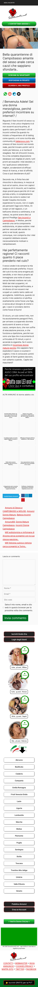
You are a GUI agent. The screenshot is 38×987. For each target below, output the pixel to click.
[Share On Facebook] (23, 495)
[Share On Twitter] (26, 495)
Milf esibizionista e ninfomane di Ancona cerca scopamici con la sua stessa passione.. (18, 536)
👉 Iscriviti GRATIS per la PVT (19, 982)
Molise (19, 829)
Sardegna (19, 850)
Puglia (19, 843)
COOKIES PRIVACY (24, 966)
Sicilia (19, 856)
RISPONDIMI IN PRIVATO (19, 80)
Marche (19, 822)
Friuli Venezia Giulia (19, 794)
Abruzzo (19, 760)
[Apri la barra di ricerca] (35, 3)
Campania (19, 781)
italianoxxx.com (22, 141)
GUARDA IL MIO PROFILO (19, 85)
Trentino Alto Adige (19, 870)
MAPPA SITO (7, 969)
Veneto (19, 891)
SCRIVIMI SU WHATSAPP (19, 75)
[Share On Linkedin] (30, 495)
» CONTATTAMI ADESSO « (19, 24)
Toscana (19, 863)
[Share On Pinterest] (23, 500)
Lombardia (19, 815)
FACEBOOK (31, 969)
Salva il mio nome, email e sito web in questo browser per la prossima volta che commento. (19, 607)
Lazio (19, 801)
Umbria (19, 877)
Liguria (19, 808)
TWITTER (19, 969)
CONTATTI (8, 963)
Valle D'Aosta (19, 884)
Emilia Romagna (19, 788)
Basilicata (19, 767)
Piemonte (19, 836)
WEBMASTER (21, 963)
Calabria (19, 774)
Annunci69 (10, 522)
